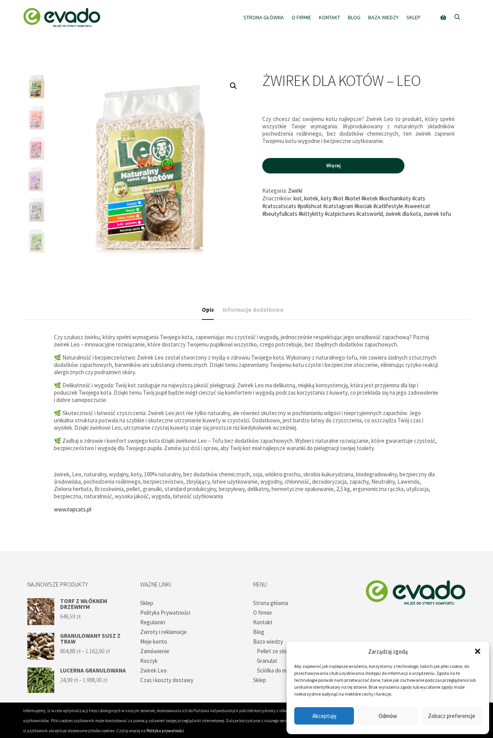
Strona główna (270, 603)
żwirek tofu (437, 213)
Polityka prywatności (165, 730)
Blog (258, 631)
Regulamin (152, 622)
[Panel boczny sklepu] (443, 17)
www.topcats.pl (72, 509)
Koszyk (149, 660)
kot (297, 198)
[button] (477, 651)
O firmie (262, 612)
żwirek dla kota (403, 213)
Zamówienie (154, 651)
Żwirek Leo (153, 670)
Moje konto (153, 641)
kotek (311, 198)
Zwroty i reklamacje (163, 631)
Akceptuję (324, 716)
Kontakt (263, 622)
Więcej (333, 165)
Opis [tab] (208, 309)
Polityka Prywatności (165, 612)
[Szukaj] (457, 17)
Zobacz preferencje (451, 716)
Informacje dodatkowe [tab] (253, 309)
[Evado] (61, 17)
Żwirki (295, 190)
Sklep (146, 603)
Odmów (388, 716)
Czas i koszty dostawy (166, 680)
